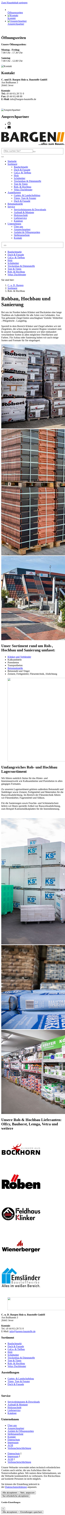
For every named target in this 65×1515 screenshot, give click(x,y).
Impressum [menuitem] (13, 1456)
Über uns (12, 1425)
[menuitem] (9, 124)
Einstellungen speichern (31, 1512)
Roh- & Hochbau (16, 271)
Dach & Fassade (16, 254)
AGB (10, 1445)
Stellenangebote (15, 1434)
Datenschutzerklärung (16, 1487)
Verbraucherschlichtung (19, 1448)
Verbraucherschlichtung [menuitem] (19, 1462)
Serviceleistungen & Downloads (24, 1401)
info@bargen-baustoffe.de (22, 1331)
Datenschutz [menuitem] (14, 1453)
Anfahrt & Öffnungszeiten (21, 1431)
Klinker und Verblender (19, 656)
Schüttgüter (13, 263)
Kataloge (12, 1413)
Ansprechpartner (16, 1428)
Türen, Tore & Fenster (19, 1381)
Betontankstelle (15, 668)
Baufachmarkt (15, 251)
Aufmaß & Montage (18, 1404)
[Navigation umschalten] (2, 156)
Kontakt (12, 1436)
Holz (10, 260)
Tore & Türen (14, 269)
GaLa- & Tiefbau (16, 257)
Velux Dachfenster (17, 274)
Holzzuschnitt (14, 1407)
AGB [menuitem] (10, 1459)
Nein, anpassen (27, 1492)
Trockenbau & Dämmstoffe (21, 266)
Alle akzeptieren (10, 1492)
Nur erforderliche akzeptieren (16, 1496)
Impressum (13, 1442)
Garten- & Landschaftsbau (21, 1378)
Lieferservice (14, 1410)
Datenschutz (14, 1439)
